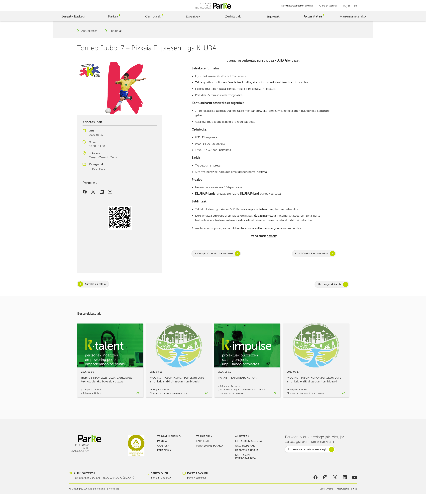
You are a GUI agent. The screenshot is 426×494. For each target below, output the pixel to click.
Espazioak (193, 16)
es (349, 5)
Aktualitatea (313, 16)
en (355, 5)
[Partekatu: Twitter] (93, 192)
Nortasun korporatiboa (245, 456)
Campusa (163, 445)
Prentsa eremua (246, 450)
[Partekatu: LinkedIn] (101, 192)
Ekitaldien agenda (248, 441)
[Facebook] (315, 477)
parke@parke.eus (196, 477)
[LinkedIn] (345, 477)
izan (286, 60)
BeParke (166, 389)
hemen (271, 236)
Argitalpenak (245, 445)
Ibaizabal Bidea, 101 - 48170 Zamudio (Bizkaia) (104, 477)
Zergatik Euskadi (73, 16)
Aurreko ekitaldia (95, 284)
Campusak (153, 16)
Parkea (113, 16)
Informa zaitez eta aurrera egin (307, 449)
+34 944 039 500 (161, 477)
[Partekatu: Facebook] (85, 192)
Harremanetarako (353, 16)
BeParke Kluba (97, 169)
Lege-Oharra (326, 488)
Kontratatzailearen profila (297, 5)
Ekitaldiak (115, 30)
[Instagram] (325, 477)
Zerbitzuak (233, 16)
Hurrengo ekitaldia (329, 284)
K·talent (97, 389)
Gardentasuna (328, 5)
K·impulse (235, 386)
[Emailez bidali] (110, 192)
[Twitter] (335, 477)
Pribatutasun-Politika (346, 488)
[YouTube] (354, 477)
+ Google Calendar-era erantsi (214, 253)
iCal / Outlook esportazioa (311, 253)
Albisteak (242, 436)
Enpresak (273, 16)
